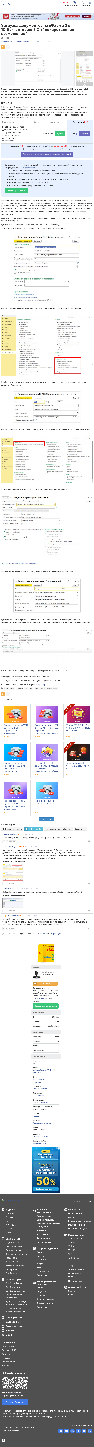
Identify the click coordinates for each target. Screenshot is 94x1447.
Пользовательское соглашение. (18, 1416)
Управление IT (44, 1234)
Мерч (9, 1335)
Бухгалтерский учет (41, 1136)
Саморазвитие (44, 1242)
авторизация (55, 933)
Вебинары (42, 1275)
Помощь (6, 1358)
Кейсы (40, 1267)
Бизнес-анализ (44, 1216)
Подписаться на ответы (13, 829)
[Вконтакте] (66, 1431)
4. (3, 916)
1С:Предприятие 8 (40, 1095)
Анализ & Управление (44, 1211)
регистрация (42, 933)
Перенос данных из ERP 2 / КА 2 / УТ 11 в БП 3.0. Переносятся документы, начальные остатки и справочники (47, 730)
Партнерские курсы (78, 1228)
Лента (9, 1221)
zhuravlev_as (11, 834)
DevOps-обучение (15, 1283)
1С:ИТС (40, 1256)
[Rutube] (90, 1431)
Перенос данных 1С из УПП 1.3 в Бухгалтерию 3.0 (77, 766)
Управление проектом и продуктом (48, 1225)
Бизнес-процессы (46, 1220)
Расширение (9, 688)
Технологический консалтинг (14, 1296)
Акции (40, 1252)
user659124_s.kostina (15, 888)
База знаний (13, 1238)
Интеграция (11, 1269)
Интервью (11, 1225)
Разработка (11, 1258)
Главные (10, 1217)
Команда (41, 1230)
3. (3, 888)
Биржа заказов (14, 1326)
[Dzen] (78, 1431)
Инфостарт (41, 684)
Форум (10, 1330)
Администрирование (16, 1265)
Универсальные (76, 1269)
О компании (9, 1342)
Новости (10, 1213)
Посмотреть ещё (46, 819)
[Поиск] (9, 3)
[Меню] (3, 3)
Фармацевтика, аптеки (42, 1123)
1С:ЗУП (71, 1261)
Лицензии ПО (43, 1291)
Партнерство (43, 1271)
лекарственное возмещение (46, 688)
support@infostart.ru (12, 1395)
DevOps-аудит (13, 1287)
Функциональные (14, 1246)
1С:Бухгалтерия (76, 1238)
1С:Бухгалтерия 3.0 (40, 1102)
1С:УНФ (72, 1250)
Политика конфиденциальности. (50, 1416)
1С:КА (71, 1246)
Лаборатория (14, 1279)
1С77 (70, 1277)
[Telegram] (60, 1431)
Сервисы (41, 1260)
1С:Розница (73, 1258)
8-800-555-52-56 (11, 1392)
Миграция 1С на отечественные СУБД (16, 1310)
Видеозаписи (13, 1322)
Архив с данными (40, 1089)
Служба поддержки (15, 1373)
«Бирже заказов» (30, 167)
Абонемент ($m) (39, 1143)
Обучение (74, 1209)
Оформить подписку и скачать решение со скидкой (47, 154)
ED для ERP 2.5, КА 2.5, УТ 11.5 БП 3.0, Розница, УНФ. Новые (78, 728)
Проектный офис (78, 1287)
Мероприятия (14, 1317)
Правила (6, 1354)
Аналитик (73, 1217)
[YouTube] (84, 1431)
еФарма (20, 688)
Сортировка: (58, 829)
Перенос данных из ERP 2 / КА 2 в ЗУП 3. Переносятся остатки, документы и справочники (15, 806)
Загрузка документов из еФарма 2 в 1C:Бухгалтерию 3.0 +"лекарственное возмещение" (37, 29)
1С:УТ (71, 1254)
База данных (12, 1261)
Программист (38, 1079)
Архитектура (43, 1238)
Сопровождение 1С (48, 1248)
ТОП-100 (10, 1228)
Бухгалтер (37, 1082)
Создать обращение (15, 1402)
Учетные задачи (13, 1250)
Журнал (10, 1209)
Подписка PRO (13, 1242)
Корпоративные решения (46, 1283)
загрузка (28, 688)
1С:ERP (71, 1242)
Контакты (6, 1365)
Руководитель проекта (79, 1221)
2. (3, 846)
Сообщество (12, 1273)
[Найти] (90, 1201)
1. (3, 834)
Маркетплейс (76, 1235)
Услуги (40, 1263)
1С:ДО (71, 1265)
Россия (36, 1116)
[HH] (72, 1431)
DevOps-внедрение (15, 1291)
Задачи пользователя (16, 1254)
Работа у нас (8, 1362)
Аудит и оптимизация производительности (16, 1303)
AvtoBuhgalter (12, 846)
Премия (9, 1232)
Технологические (45, 1303)
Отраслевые (43, 1295)
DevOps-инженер (77, 1225)
